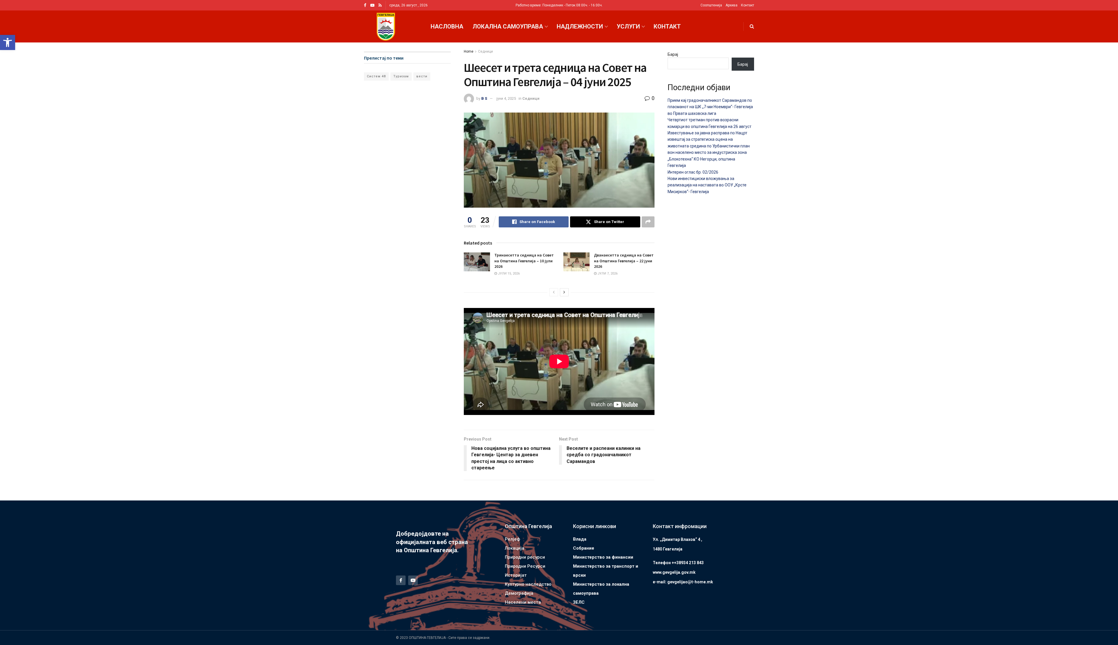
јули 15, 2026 (508, 273)
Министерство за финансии (603, 557)
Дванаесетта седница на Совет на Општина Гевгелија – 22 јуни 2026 (624, 260)
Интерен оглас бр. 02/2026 (693, 172)
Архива (731, 5)
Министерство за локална (601, 584)
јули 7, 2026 (607, 273)
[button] (7, 42)
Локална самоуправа (508, 26)
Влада (579, 539)
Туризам (401, 76)
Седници (485, 51)
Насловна (447, 26)
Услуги (628, 26)
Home (468, 51)
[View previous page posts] (553, 292)
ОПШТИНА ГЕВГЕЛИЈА (427, 638)
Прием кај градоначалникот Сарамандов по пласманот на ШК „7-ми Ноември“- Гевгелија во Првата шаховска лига (710, 107)
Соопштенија (711, 5)
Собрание (583, 548)
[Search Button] (752, 26)
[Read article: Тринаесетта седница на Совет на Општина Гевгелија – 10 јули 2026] (477, 261)
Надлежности (580, 26)
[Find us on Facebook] (365, 5)
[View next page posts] (564, 292)
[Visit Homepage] (386, 26)
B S (484, 98)
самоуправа (586, 593)
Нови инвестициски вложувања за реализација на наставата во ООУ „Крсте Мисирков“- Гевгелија (707, 185)
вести (421, 76)
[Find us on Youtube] (372, 5)
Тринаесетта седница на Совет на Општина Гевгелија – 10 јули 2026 (524, 260)
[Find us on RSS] (380, 5)
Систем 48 (376, 76)
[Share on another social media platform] (648, 221)
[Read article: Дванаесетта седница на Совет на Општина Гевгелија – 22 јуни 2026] (576, 261)
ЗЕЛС (579, 602)
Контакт (747, 5)
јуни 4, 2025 (506, 98)
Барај (673, 54)
